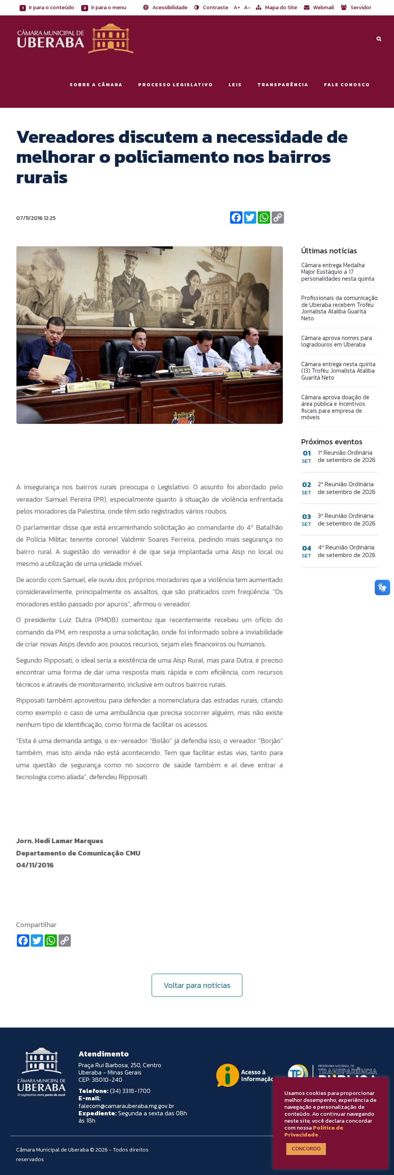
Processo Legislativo (175, 84)
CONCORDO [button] (306, 1149)
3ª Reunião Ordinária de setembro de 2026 (347, 519)
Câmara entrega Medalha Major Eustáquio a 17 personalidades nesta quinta (337, 272)
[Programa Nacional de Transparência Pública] (330, 1075)
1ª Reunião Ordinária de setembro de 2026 (347, 456)
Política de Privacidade (313, 1131)
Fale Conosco (347, 84)
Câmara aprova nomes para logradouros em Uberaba (336, 341)
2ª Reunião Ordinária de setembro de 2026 (347, 487)
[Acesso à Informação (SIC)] (245, 1075)
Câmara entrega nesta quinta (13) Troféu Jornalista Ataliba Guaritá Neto (338, 371)
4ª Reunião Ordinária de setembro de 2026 (347, 550)
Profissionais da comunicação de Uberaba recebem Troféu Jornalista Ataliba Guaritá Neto (339, 308)
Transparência (283, 84)
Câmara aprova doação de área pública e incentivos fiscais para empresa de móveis (335, 407)
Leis (235, 84)
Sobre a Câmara (96, 84)
